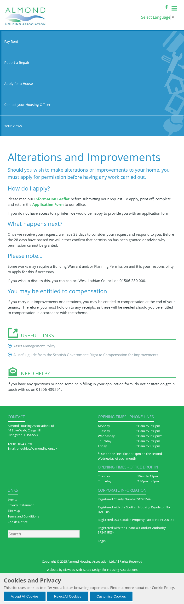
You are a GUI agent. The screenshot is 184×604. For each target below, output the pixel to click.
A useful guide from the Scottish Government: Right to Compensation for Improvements (85, 354)
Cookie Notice (18, 522)
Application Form (48, 204)
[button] (25, 596)
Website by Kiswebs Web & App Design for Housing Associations (92, 569)
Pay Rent (11, 41)
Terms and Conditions (23, 516)
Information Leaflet (52, 198)
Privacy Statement (21, 505)
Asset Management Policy (34, 345)
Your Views (13, 126)
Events (12, 499)
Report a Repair (16, 62)
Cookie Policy (163, 587)
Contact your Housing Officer (27, 104)
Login (102, 541)
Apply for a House (18, 83)
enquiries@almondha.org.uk (37, 448)
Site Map (14, 510)
